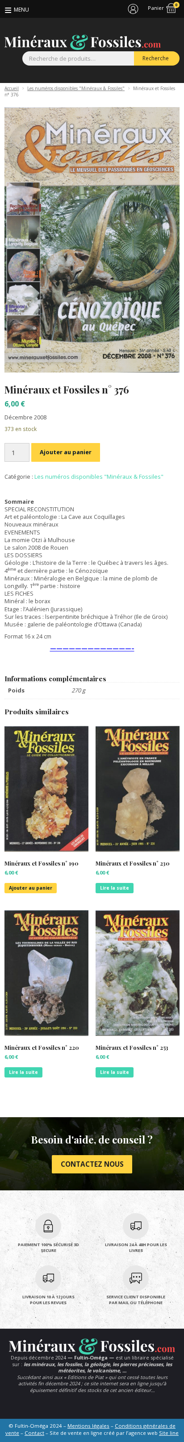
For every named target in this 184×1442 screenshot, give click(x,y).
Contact (34, 1433)
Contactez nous (92, 1164)
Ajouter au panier (66, 452)
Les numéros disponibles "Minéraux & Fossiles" (76, 88)
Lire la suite (114, 888)
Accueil (11, 88)
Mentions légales (88, 1425)
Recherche (155, 58)
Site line (169, 1433)
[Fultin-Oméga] (82, 42)
